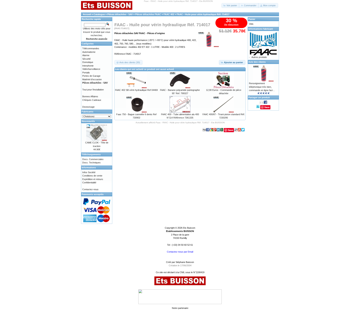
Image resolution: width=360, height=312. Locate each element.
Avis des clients (257, 62)
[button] (230, 5)
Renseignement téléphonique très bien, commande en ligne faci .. (262, 86)
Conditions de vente (92, 175)
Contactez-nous (90, 189)
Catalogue (99, 14)
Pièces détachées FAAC (148, 14)
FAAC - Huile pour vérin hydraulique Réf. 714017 (203, 14)
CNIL (182, 272)
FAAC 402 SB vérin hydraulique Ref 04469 (136, 90)
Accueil (87, 14)
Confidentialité (89, 182)
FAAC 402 (169, 14)
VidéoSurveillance (91, 69)
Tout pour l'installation (93, 89)
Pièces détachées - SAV (120, 14)
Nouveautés (88, 121)
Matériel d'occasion (92, 79)
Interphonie (88, 65)
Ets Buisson (189, 228)
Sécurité (86, 59)
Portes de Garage (91, 76)
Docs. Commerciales (93, 159)
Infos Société (88, 172)
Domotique (87, 62)
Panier (251, 19)
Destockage (88, 107)
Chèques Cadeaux (91, 100)
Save (230, 130)
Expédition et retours (92, 179)
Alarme (85, 55)
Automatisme (88, 52)
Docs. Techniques (91, 162)
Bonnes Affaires (90, 96)
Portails (86, 72)
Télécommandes (90, 48)
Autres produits (259, 57)
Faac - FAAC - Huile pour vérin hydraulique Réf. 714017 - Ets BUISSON (190, 122)
